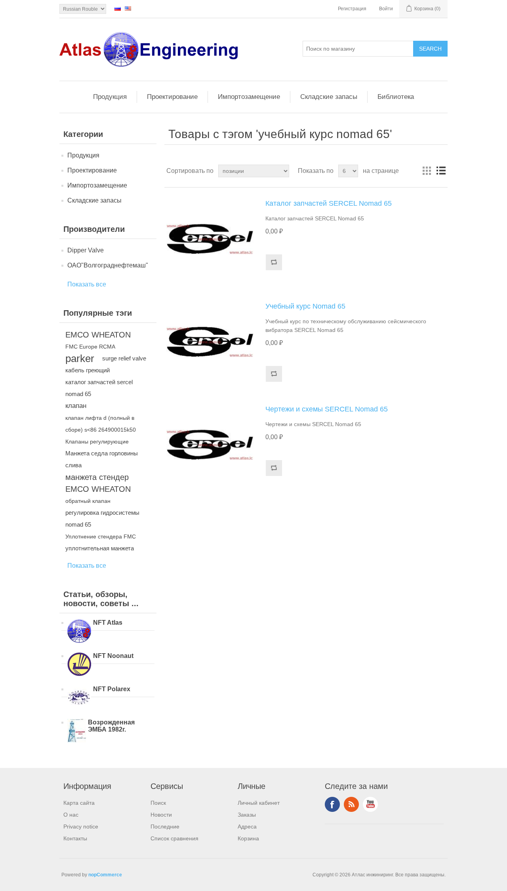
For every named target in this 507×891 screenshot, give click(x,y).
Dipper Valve (85, 250)
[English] (128, 8)
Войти (386, 8)
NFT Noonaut (113, 655)
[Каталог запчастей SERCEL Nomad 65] (210, 238)
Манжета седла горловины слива (101, 459)
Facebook (332, 804)
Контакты (75, 838)
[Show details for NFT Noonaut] (79, 665)
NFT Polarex (111, 689)
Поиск (158, 803)
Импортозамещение (249, 96)
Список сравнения (174, 838)
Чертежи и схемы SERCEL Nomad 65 (326, 409)
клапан (75, 405)
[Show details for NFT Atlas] (79, 631)
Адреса (247, 826)
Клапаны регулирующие (97, 441)
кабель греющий (87, 370)
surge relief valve (124, 358)
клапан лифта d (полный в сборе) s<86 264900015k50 (100, 424)
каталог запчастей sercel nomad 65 (99, 388)
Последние (165, 826)
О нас (70, 814)
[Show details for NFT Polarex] (79, 698)
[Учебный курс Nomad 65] (210, 341)
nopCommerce (105, 875)
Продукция (110, 96)
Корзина (248, 838)
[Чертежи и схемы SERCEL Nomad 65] (210, 444)
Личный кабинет (259, 803)
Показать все (86, 284)
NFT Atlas (107, 622)
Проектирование (172, 96)
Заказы (247, 814)
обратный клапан (88, 501)
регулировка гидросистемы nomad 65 (102, 518)
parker (79, 358)
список (441, 171)
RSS (351, 804)
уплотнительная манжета (99, 548)
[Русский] (117, 8)
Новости (161, 814)
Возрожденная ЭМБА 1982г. (111, 726)
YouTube (370, 804)
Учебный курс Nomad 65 (305, 306)
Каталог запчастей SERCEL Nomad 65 (328, 203)
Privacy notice (80, 826)
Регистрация (352, 8)
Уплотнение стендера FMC (100, 536)
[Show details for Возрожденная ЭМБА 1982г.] (76, 731)
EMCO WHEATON (98, 334)
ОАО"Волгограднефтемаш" (107, 265)
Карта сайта (79, 803)
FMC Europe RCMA (90, 346)
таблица (426, 171)
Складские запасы (328, 96)
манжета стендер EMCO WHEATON (98, 483)
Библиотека (395, 96)
